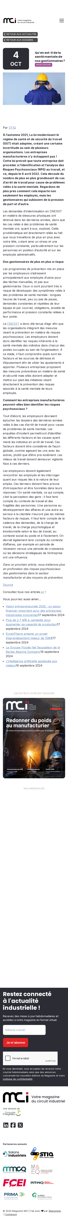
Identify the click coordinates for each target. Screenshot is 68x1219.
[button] (61, 20)
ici (42, 592)
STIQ (12, 127)
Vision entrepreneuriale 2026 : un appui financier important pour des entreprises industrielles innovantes (33, 611)
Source (8, 585)
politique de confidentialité (17, 1079)
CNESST (13, 324)
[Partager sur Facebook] (45, 111)
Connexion (11, 1214)
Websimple (55, 1211)
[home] (18, 20)
